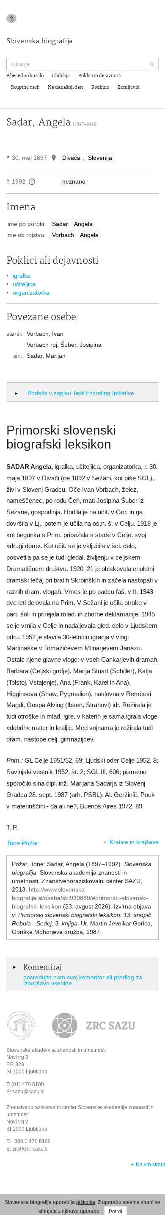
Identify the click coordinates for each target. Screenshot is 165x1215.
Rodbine (100, 87)
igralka (21, 275)
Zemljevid (129, 87)
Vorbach (63, 234)
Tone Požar (22, 843)
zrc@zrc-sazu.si (30, 1149)
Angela (83, 223)
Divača (71, 157)
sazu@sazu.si (28, 1092)
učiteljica (24, 284)
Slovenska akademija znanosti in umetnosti (56, 1050)
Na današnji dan (65, 87)
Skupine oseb (25, 87)
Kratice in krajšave (134, 842)
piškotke (85, 1202)
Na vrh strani (150, 1165)
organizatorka (31, 292)
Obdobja (61, 75)
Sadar (60, 223)
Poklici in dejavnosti (99, 75)
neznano (73, 181)
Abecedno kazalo (25, 75)
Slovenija (100, 157)
